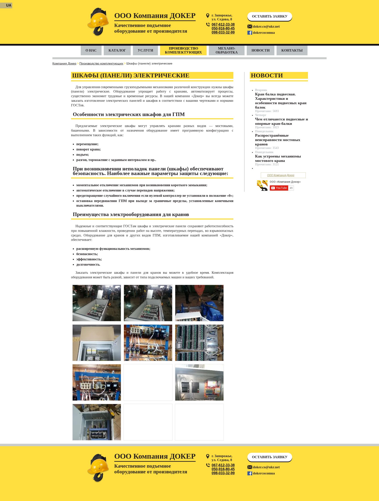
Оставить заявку (270, 16)
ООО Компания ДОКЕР (155, 16)
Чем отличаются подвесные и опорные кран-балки (281, 121)
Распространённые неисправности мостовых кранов (277, 139)
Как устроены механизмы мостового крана (278, 158)
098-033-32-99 (223, 32)
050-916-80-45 (223, 28)
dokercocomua (264, 32)
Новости (261, 50)
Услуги (145, 50)
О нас (91, 50)
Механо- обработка (227, 50)
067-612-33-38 (223, 24)
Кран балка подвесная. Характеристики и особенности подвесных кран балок (280, 100)
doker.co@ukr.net (266, 26)
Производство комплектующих (183, 50)
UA (8, 5)
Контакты (292, 50)
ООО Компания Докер (280, 175)
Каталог (117, 50)
